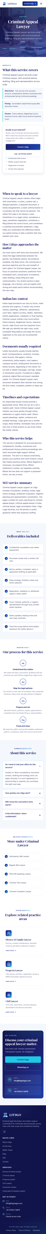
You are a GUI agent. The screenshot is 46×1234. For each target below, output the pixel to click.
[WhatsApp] (4, 1132)
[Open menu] (41, 3)
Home (5, 48)
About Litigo (7, 1142)
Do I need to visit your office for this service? (20, 766)
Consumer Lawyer (9, 1187)
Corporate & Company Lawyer (14, 1191)
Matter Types (8, 1150)
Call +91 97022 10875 (23, 154)
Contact (5, 1162)
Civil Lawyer (7, 1183)
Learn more (10, 950)
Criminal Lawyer (22, 48)
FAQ (4, 1158)
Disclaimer (36, 1230)
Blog (4, 1154)
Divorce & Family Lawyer (12, 1172)
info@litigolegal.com (14, 1203)
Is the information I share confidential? (16, 815)
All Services (7, 1146)
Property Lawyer (9, 1179)
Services (12, 48)
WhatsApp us (23, 1067)
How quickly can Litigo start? (17, 793)
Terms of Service (24, 1230)
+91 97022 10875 (13, 1210)
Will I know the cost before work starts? (19, 803)
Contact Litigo (29, 3)
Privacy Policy (11, 1230)
